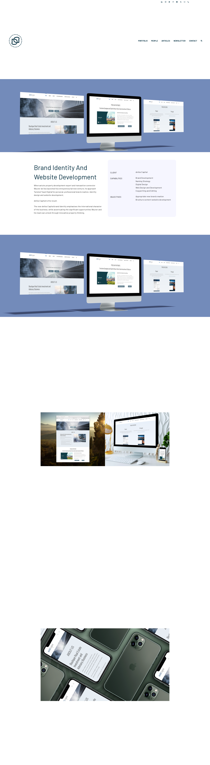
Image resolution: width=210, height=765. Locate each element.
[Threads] (169, 2)
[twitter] (180, 2)
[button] (201, 41)
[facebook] (173, 2)
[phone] (188, 2)
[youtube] (177, 2)
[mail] (184, 2)
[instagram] (165, 2)
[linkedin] (161, 2)
